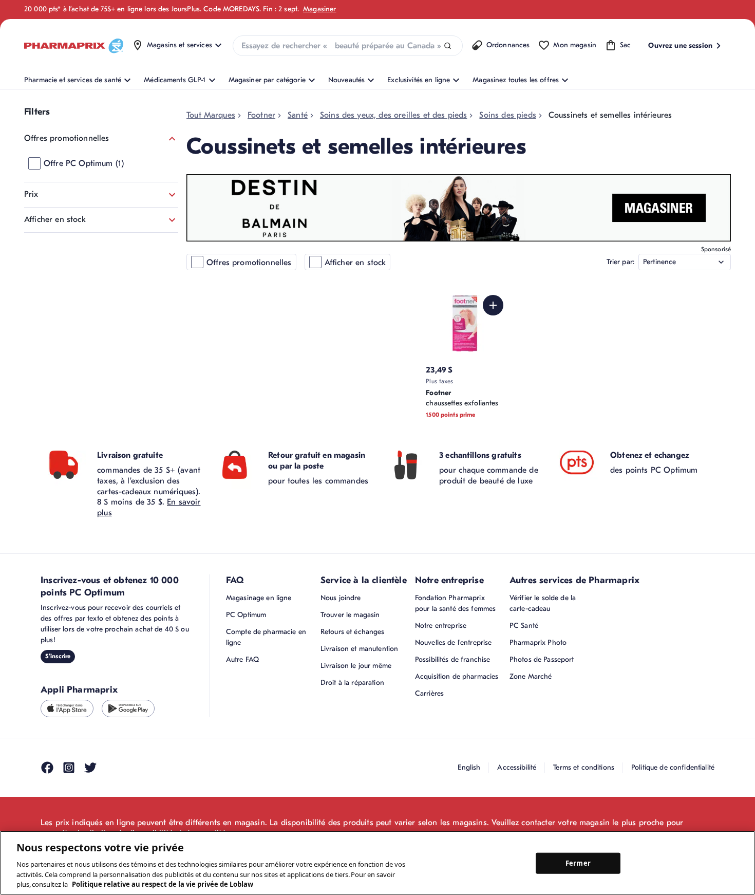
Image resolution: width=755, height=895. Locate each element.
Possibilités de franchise (452, 659)
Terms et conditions (583, 767)
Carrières (429, 693)
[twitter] (90, 767)
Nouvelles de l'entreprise (453, 642)
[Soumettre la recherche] (447, 46)
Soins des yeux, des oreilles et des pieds (393, 115)
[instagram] (69, 767)
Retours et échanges (352, 631)
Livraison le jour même (355, 665)
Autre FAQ (242, 659)
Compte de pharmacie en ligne (266, 637)
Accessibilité (516, 767)
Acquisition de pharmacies (457, 676)
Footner (261, 115)
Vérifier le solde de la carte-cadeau (542, 603)
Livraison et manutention (359, 648)
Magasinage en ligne (259, 597)
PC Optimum (246, 614)
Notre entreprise (440, 625)
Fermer (578, 862)
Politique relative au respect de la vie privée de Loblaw (162, 884)
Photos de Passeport (541, 659)
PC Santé (523, 625)
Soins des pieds (507, 115)
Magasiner (319, 9)
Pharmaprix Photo (538, 642)
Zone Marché (530, 676)
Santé (298, 115)
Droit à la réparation (352, 682)
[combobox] (348, 45)
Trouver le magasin (350, 614)
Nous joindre (340, 597)
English (469, 767)
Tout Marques (210, 115)
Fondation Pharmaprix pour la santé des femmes (455, 603)
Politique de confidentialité (672, 767)
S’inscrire (57, 656)
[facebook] (47, 767)
